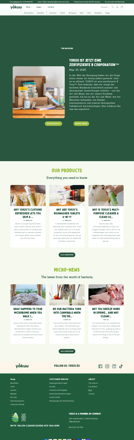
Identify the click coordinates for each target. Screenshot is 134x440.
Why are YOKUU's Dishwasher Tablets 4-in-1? (67, 213)
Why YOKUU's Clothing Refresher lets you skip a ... (28, 213)
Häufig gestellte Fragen (58, 383)
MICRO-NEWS (81, 124)
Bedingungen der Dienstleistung (61, 401)
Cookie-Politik (54, 397)
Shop (12, 379)
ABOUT (91, 379)
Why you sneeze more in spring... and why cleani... (106, 312)
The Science (93, 383)
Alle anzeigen (67, 255)
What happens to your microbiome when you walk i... (28, 312)
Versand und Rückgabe (58, 390)
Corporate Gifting (17, 404)
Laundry (13, 390)
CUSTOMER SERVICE (58, 379)
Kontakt (52, 387)
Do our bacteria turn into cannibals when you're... (67, 312)
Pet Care (13, 397)
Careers (91, 394)
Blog (90, 390)
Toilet (12, 387)
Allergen (13, 394)
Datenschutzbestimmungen (60, 394)
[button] (29, 7)
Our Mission (92, 387)
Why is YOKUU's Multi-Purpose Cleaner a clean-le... (106, 213)
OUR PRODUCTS (53, 124)
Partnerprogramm (17, 401)
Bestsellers (14, 383)
